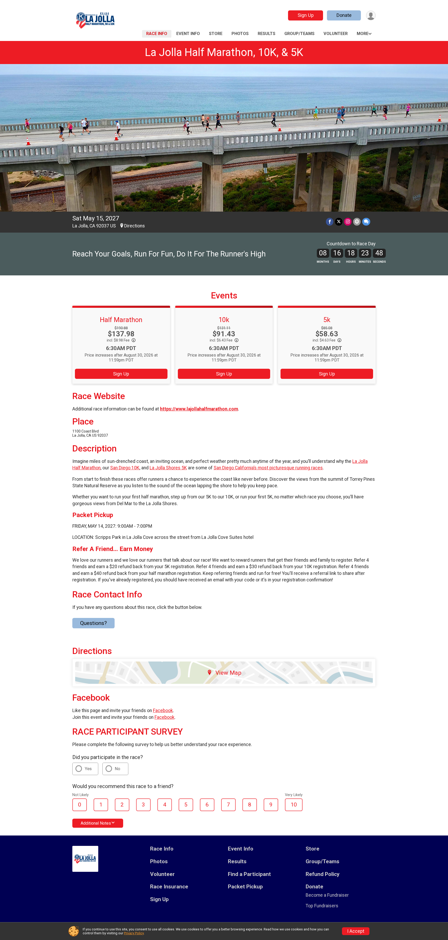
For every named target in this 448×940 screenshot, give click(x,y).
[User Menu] (371, 15)
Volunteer (336, 33)
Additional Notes (96, 823)
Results (266, 33)
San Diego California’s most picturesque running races (268, 467)
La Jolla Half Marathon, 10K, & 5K (224, 52)
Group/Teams (299, 33)
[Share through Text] (366, 221)
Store (215, 33)
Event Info (188, 33)
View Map (228, 672)
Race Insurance (169, 887)
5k (326, 320)
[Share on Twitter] (338, 221)
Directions (134, 225)
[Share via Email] (357, 221)
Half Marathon (121, 320)
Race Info (156, 33)
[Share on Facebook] (329, 221)
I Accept (355, 931)
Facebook (163, 710)
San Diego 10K (124, 467)
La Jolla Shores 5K (168, 467)
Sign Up (306, 15)
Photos (240, 33)
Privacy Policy (134, 933)
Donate (344, 15)
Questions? (93, 623)
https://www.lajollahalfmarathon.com (199, 409)
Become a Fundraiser (327, 895)
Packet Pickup (245, 887)
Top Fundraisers (322, 905)
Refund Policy (322, 874)
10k (224, 320)
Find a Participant (249, 874)
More (362, 33)
